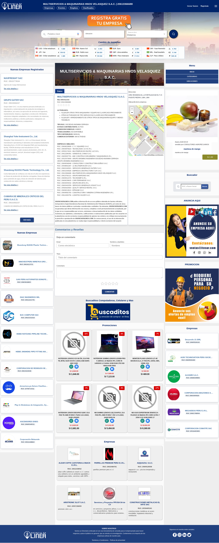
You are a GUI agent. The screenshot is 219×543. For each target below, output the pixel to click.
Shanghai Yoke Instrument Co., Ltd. (21, 136)
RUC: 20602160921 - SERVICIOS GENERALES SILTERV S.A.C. (79, 168)
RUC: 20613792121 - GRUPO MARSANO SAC (73, 176)
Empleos (74, 8)
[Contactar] (192, 231)
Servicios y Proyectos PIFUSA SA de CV (109, 503)
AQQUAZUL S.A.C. (145, 463)
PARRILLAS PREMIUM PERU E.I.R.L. (109, 463)
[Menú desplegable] (216, 6)
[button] (78, 34)
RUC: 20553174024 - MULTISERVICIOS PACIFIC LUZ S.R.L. (78, 151)
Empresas (48, 8)
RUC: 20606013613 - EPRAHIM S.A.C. (70, 190)
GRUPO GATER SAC (14, 100)
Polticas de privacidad (117, 540)
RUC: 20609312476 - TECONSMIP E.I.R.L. (72, 178)
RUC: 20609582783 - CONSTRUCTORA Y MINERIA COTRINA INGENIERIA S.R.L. (85, 193)
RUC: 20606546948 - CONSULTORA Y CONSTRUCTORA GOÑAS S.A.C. (82, 163)
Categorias (192, 76)
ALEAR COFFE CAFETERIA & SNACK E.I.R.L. (74, 464)
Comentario (61, 266)
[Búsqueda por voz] (78, 34)
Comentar (109, 292)
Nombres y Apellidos (117, 242)
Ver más (27, 220)
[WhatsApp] (71, 367)
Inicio (192, 72)
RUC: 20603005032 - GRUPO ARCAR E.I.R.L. (73, 183)
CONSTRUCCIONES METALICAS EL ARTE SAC (145, 503)
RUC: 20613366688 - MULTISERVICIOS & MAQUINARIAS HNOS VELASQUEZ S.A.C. (87, 173)
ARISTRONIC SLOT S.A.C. (74, 502)
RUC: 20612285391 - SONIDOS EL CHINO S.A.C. (74, 154)
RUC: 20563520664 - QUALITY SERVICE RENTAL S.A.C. (77, 188)
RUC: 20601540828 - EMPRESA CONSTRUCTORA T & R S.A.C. (79, 171)
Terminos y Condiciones (100, 540)
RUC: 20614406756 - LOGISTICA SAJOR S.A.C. (73, 195)
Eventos (61, 8)
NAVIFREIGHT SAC (13, 78)
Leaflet (138, 155)
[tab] (59, 91)
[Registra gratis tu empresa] (109, 22)
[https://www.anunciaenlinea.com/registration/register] (192, 295)
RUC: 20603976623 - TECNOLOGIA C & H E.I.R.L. (74, 149)
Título (58, 254)
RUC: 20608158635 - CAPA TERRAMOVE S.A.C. (74, 180)
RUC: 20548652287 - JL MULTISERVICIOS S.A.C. (74, 166)
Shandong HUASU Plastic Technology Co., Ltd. (26, 170)
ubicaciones (192, 81)
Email (58, 242)
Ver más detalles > (11, 89)
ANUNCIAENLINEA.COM (64, 201)
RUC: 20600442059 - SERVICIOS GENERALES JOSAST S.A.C (79, 185)
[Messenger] (77, 367)
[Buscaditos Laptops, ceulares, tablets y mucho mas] (108, 312)
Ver (74, 353)
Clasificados (88, 8)
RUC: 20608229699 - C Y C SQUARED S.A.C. (73, 146)
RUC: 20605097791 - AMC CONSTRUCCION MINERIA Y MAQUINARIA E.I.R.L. (84, 156)
